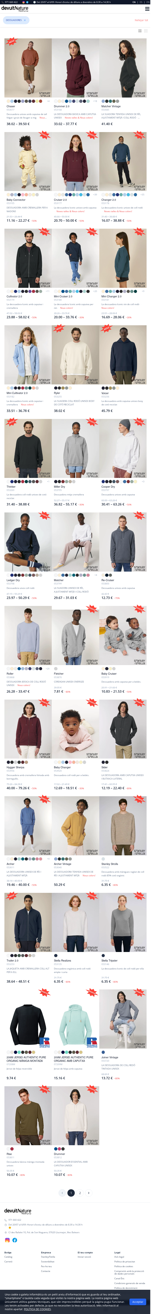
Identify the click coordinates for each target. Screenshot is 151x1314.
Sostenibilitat (47, 1261)
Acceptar (136, 1302)
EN (148, 2)
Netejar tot (141, 20)
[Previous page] (62, 1193)
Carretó (8, 1261)
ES (141, 2)
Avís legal (119, 1256)
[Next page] (88, 1193)
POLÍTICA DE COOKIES (36, 1309)
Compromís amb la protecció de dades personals (129, 1272)
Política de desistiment (125, 1288)
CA (134, 2)
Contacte (45, 1271)
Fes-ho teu (46, 1266)
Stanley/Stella (48, 1256)
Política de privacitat (124, 1261)
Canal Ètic (119, 1278)
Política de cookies (123, 1266)
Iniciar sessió (84, 1256)
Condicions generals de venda (129, 1283)
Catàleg (8, 1256)
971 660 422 (9, 2)
